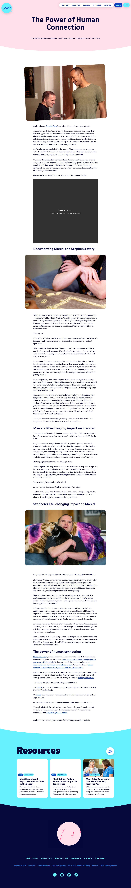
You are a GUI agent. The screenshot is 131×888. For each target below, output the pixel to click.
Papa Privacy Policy (59, 866)
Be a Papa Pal (97, 5)
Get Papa (65, 5)
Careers (88, 858)
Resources (107, 5)
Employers (86, 5)
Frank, (38, 695)
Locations (31, 866)
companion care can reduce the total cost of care (52, 665)
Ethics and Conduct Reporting (79, 866)
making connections (86, 678)
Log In (118, 5)
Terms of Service (44, 866)
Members (76, 858)
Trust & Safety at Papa (109, 866)
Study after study (40, 657)
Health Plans (76, 5)
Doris (39, 687)
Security (95, 866)
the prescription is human (56, 713)
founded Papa (51, 126)
